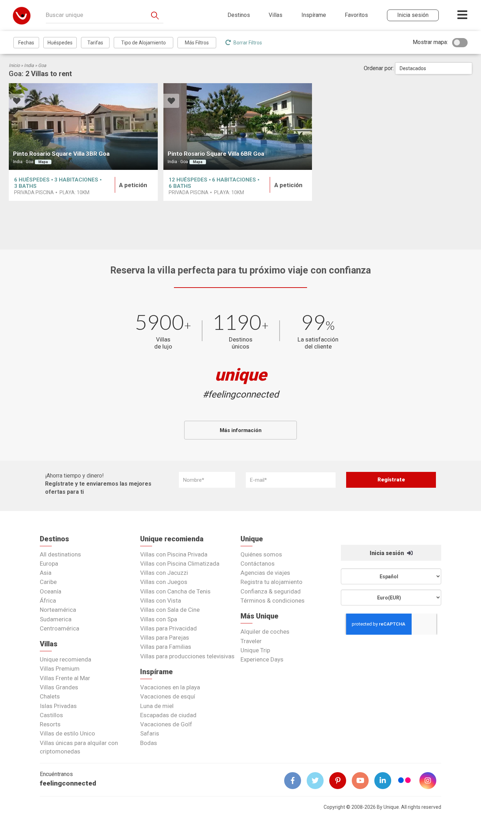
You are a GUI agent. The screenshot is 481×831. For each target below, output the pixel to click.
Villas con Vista (160, 600)
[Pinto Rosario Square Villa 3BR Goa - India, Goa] (83, 126)
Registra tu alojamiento (271, 581)
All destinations (60, 554)
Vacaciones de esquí (167, 696)
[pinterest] (340, 780)
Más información (241, 430)
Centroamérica (59, 628)
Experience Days (262, 659)
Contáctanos (258, 563)
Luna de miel (157, 705)
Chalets (50, 696)
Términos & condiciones (273, 600)
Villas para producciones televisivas (187, 656)
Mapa (43, 162)
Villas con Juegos (163, 581)
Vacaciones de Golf (166, 724)
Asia (45, 572)
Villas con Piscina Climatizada (179, 563)
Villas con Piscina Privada (173, 554)
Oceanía (50, 591)
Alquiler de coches (265, 631)
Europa (49, 563)
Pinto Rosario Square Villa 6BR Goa (216, 153)
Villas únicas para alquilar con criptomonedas (79, 747)
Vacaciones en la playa (170, 687)
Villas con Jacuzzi (164, 572)
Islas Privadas (58, 705)
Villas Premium (60, 668)
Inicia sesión (387, 553)
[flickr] (405, 781)
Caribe (48, 581)
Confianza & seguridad (271, 591)
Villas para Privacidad (168, 628)
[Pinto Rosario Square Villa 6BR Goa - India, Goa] (237, 126)
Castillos (51, 715)
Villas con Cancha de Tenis (175, 591)
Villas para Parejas (164, 637)
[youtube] (363, 780)
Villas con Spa (158, 619)
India (29, 65)
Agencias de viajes (265, 572)
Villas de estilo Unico (67, 733)
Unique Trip (255, 650)
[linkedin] (385, 780)
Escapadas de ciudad (168, 715)
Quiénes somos (261, 554)
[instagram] (430, 780)
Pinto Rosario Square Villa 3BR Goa (61, 153)
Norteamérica (58, 609)
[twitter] (318, 780)
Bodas (148, 742)
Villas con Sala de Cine (170, 609)
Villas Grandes (59, 687)
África (48, 600)
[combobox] (433, 68)
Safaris (149, 733)
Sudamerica (55, 619)
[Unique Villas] (21, 15)
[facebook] (295, 780)
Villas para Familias (165, 646)
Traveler (251, 641)
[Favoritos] (16, 101)
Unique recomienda (65, 659)
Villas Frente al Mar (65, 678)
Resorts (50, 724)
